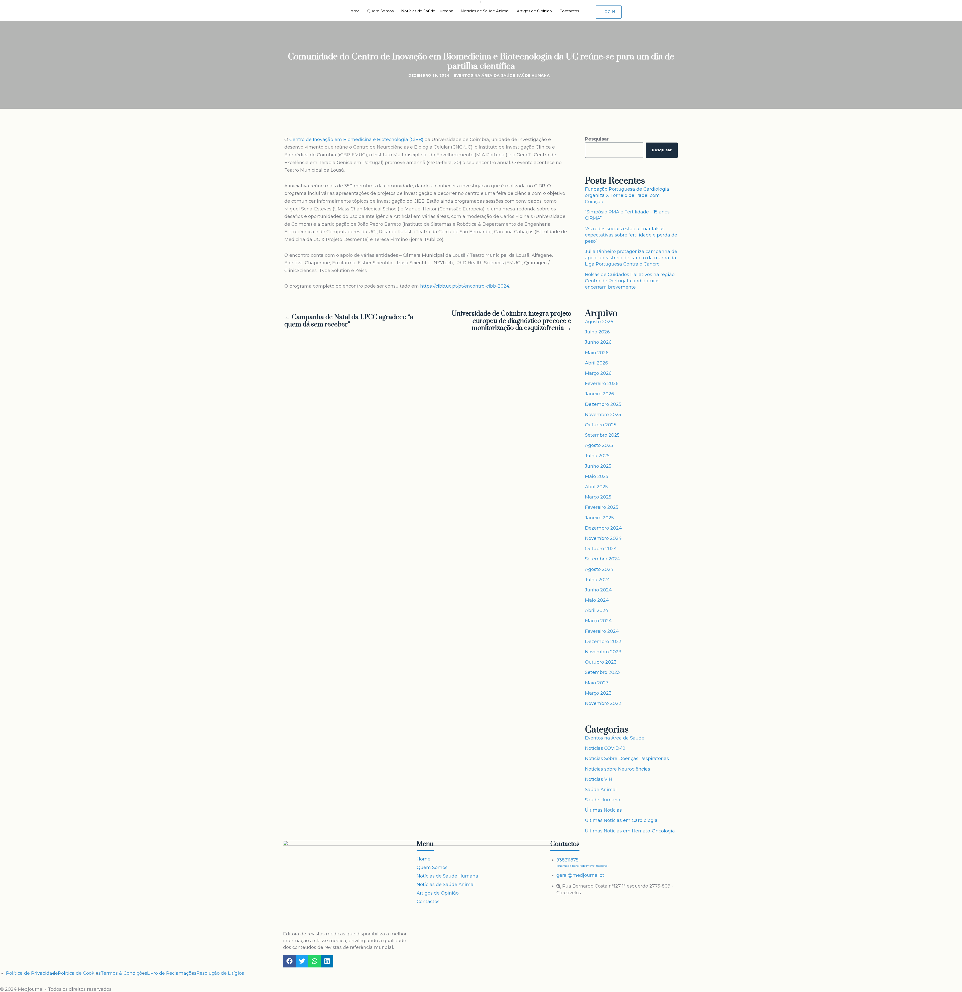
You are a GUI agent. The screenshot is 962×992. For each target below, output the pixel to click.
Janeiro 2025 (599, 518)
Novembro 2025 (603, 414)
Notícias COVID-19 (605, 748)
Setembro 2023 (602, 672)
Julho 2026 (597, 332)
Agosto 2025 (599, 445)
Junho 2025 (598, 466)
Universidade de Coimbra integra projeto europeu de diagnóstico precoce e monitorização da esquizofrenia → (511, 321)
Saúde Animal (601, 789)
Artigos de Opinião (534, 11)
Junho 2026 (598, 342)
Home (353, 11)
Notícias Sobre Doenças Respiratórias (627, 758)
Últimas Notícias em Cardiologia (621, 820)
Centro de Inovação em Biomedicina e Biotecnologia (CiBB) (356, 139)
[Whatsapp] (314, 961)
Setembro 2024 (602, 559)
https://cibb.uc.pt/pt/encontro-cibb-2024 (464, 286)
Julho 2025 (597, 455)
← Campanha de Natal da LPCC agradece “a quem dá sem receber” (348, 321)
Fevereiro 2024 (602, 631)
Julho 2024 (597, 579)
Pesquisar (597, 139)
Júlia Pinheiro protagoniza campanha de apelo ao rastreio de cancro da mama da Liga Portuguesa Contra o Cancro (631, 258)
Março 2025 (598, 497)
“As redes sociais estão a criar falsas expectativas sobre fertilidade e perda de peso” (631, 235)
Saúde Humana (533, 75)
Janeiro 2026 (599, 394)
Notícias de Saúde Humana (427, 11)
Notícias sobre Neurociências (617, 769)
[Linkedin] (327, 961)
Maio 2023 (597, 683)
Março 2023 (598, 693)
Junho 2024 (598, 590)
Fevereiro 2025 (601, 507)
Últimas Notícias (603, 810)
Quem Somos (380, 11)
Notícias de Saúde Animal (485, 11)
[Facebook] (289, 961)
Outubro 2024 (601, 548)
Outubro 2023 (601, 662)
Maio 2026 (597, 352)
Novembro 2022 (603, 703)
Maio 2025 (596, 476)
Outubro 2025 (600, 425)
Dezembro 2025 (603, 404)
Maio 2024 (597, 600)
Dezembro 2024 (603, 528)
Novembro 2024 (603, 538)
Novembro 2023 (603, 652)
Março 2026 (598, 373)
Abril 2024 (596, 610)
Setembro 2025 (602, 435)
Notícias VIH (598, 779)
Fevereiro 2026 (602, 383)
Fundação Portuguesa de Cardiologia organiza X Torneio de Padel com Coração (627, 195)
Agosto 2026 (599, 321)
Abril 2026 (596, 363)
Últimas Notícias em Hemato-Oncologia (630, 831)
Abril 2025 (596, 486)
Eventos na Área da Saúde (484, 75)
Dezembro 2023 (603, 641)
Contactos (569, 11)
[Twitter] (302, 961)
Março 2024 (598, 621)
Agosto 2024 (599, 569)
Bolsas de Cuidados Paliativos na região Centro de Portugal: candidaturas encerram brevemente (630, 281)
